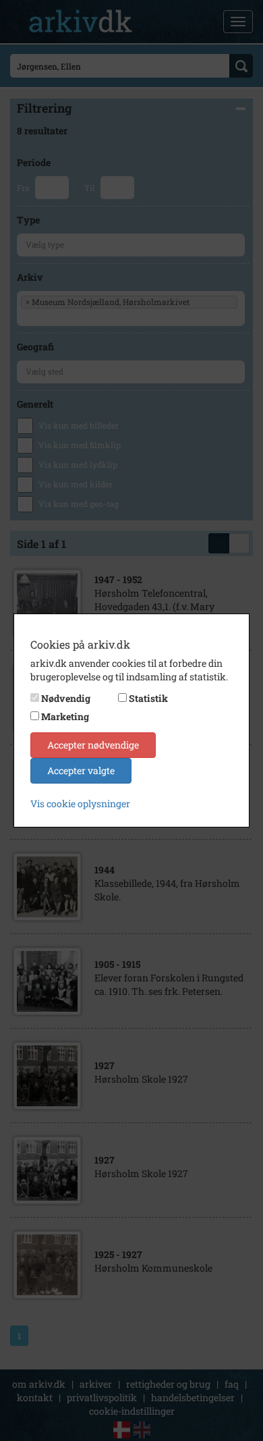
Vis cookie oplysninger (80, 803)
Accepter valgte (81, 770)
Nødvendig (65, 698)
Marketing (65, 716)
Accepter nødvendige (93, 744)
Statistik (148, 698)
